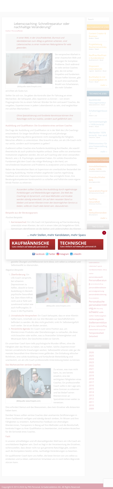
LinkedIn (77, 254)
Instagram (64, 254)
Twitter (52, 254)
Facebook (40, 254)
